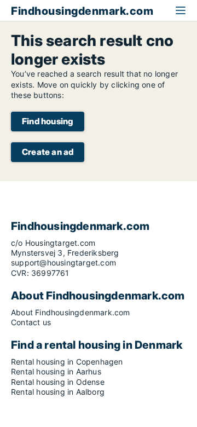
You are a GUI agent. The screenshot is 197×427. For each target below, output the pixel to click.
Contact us (31, 322)
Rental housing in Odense (58, 381)
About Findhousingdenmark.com (70, 312)
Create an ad (47, 152)
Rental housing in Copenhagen (67, 361)
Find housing (47, 121)
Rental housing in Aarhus (56, 371)
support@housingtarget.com (63, 262)
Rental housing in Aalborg (58, 391)
